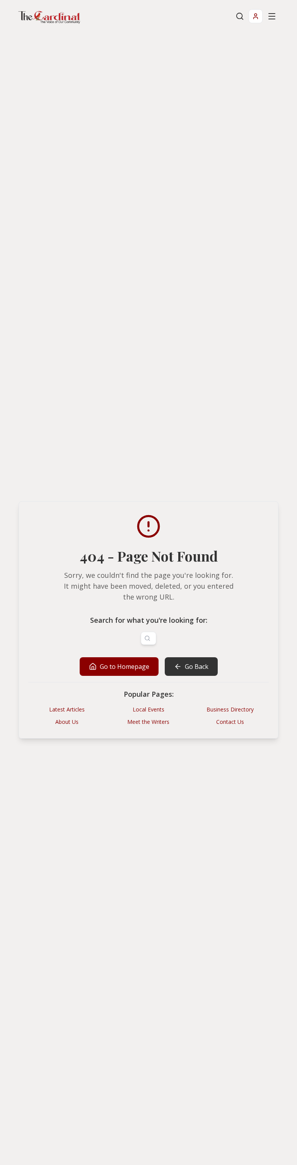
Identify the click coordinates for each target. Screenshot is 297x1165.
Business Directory (230, 709)
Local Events (148, 709)
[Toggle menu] (272, 16)
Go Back (196, 666)
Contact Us (230, 721)
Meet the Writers (148, 721)
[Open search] (239, 16)
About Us (67, 721)
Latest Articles (67, 709)
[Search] (147, 638)
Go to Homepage (124, 666)
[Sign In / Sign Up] (256, 16)
